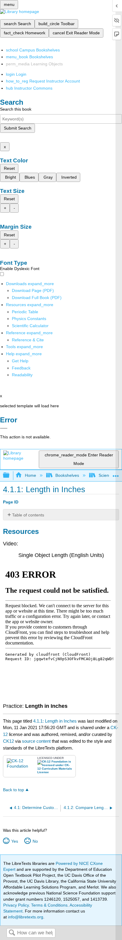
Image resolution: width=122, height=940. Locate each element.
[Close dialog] (3, 428)
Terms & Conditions (49, 905)
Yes (14, 841)
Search (12, 933)
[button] (21, 368)
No (35, 841)
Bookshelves (67, 475)
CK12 (8, 741)
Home (30, 475)
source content (36, 741)
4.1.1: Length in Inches (55, 720)
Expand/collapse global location (116, 473)
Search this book (15, 109)
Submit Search (17, 128)
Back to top (13, 790)
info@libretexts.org (25, 917)
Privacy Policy (16, 905)
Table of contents (28, 515)
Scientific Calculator (30, 325)
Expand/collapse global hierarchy (10, 475)
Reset (9, 168)
